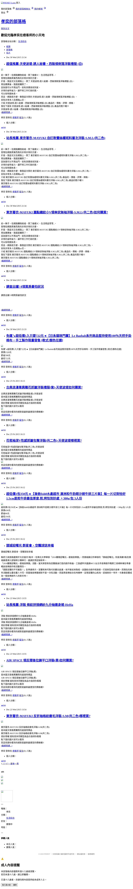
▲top (3, 127)
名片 (8, 53)
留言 (21, 117)
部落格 (9, 50)
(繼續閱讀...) (6, 112)
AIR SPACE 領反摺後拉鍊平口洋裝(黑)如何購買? (40, 660)
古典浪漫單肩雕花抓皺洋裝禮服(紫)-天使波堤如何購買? (44, 387)
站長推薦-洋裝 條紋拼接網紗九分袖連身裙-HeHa (39, 604)
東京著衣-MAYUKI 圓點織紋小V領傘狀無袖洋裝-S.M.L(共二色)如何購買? (57, 212)
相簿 (8, 47)
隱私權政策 (81, 854)
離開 (15, 885)
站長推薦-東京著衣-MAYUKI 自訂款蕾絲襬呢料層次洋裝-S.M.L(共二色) (55, 138)
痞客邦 (15, 117)
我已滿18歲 (6, 885)
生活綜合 (22, 41)
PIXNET (47, 854)
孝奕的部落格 (13, 21)
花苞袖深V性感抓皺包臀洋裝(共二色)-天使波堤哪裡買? (44, 440)
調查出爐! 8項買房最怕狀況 (25, 286)
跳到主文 (5, 28)
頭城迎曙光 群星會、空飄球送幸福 (30, 545)
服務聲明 (91, 854)
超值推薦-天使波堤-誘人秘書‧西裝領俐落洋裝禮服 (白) (44, 63)
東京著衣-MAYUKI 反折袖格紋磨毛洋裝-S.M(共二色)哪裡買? (48, 716)
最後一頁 (14, 764)
